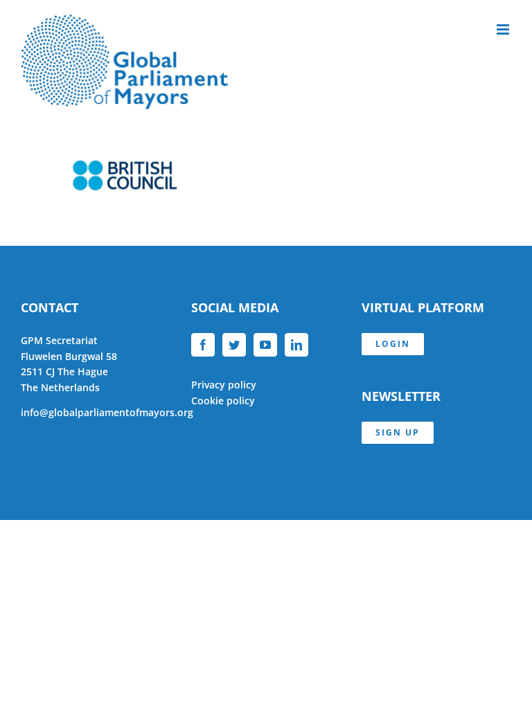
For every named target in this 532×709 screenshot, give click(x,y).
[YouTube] (265, 345)
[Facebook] (203, 345)
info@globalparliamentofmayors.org (107, 412)
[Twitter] (234, 345)
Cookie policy (223, 400)
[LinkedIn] (296, 345)
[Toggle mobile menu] (504, 29)
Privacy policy (223, 384)
